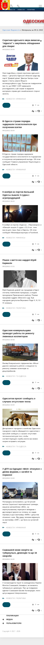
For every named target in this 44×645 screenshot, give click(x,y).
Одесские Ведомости (11, 30)
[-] (38, 105)
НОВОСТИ (10, 99)
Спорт (27, 12)
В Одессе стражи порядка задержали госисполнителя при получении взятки (19, 124)
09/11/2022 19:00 (8, 130)
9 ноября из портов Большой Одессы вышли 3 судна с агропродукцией (18, 195)
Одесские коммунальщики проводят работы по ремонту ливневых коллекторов (18, 333)
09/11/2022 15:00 (8, 405)
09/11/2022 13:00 (8, 478)
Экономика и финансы (13, 12)
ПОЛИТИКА (21, 308)
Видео (39, 15)
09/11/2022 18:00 (8, 201)
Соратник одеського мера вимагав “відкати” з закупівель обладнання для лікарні (21, 43)
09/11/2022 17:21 (8, 266)
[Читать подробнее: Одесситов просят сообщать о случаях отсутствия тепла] (6, 452)
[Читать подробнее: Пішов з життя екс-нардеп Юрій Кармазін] (6, 314)
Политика (31, 9)
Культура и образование (13, 15)
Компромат (30, 15)
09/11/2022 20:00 (8, 49)
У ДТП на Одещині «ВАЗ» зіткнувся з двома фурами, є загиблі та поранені (22, 472)
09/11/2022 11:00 (8, 559)
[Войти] (11, 6)
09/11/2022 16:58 (8, 340)
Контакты (15, 18)
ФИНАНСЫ (20, 238)
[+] (33, 105)
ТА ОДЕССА (21, 376)
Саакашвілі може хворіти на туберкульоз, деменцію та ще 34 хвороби (19, 553)
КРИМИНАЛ (21, 99)
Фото (6, 18)
